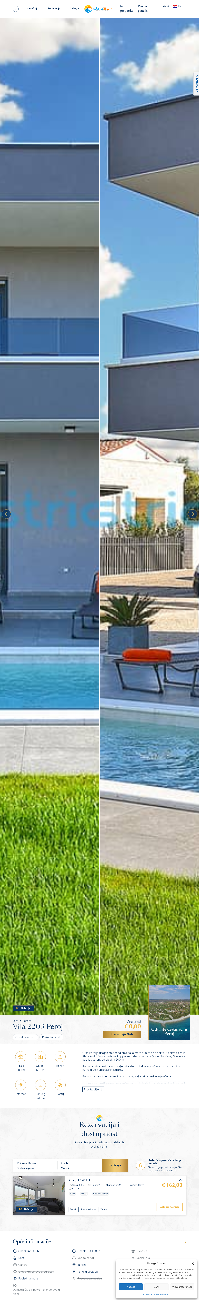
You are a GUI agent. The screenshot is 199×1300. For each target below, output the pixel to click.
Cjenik (103, 1209)
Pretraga (115, 1165)
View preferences (182, 1286)
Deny (157, 1286)
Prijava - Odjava (27, 1163)
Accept (131, 1286)
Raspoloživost (88, 1209)
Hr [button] (179, 6)
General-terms (162, 1294)
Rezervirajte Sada (122, 1034)
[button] (192, 1263)
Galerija (25, 1008)
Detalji (73, 1209)
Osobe (65, 1163)
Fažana (27, 1020)
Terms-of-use (148, 1294)
